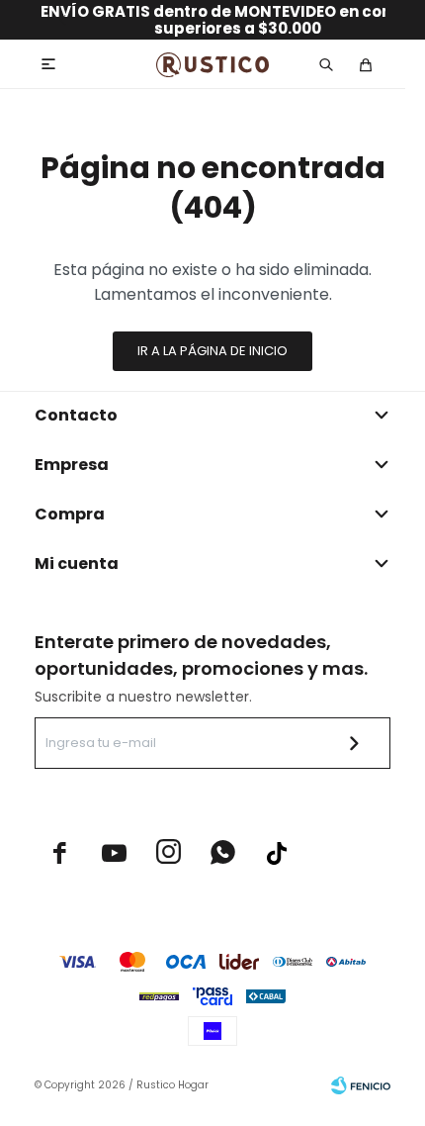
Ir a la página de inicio (212, 350)
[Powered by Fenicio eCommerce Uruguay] (360, 1085)
